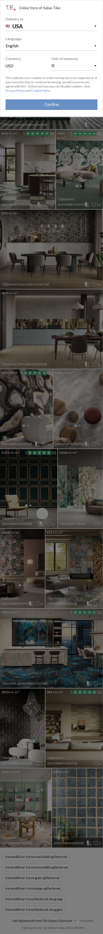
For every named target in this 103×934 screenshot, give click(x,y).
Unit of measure (65, 58)
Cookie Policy (40, 91)
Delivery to (15, 19)
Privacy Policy (15, 91)
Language (14, 38)
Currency (13, 58)
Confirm (52, 104)
